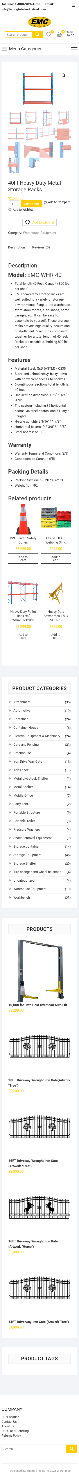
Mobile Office (23, 796)
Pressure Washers (26, 830)
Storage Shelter (24, 864)
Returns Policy (11, 1435)
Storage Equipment (27, 855)
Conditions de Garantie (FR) (35, 459)
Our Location (10, 1417)
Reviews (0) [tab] (41, 247)
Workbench (21, 897)
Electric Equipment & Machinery (36, 736)
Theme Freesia (36, 1470)
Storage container (26, 847)
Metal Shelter (23, 787)
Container (20, 719)
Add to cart (31, 204)
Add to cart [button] (23, 558)
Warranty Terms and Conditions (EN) (41, 453)
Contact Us (9, 1421)
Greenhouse (22, 753)
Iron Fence (21, 770)
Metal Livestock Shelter (30, 779)
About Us (8, 1426)
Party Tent (20, 804)
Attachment (22, 702)
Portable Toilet (24, 821)
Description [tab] (16, 247)
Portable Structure (26, 813)
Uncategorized (23, 880)
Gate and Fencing (26, 745)
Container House (25, 728)
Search (37, 34)
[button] (64, 75)
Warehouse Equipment (39, 233)
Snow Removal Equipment (32, 838)
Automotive (22, 711)
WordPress (64, 1470)
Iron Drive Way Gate (27, 762)
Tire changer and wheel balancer (37, 872)
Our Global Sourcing (15, 1431)
